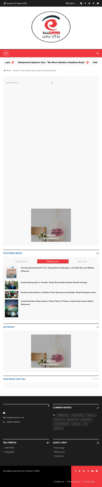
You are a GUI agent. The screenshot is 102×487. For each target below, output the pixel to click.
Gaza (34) (76, 424)
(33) (85, 424)
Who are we (60, 452)
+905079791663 (13, 422)
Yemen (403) (63, 415)
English (71, 3)
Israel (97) (58, 420)
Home (8, 70)
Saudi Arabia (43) (61, 424)
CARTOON (9, 448)
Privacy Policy (74, 482)
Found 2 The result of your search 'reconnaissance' (34, 70)
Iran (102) (91, 415)
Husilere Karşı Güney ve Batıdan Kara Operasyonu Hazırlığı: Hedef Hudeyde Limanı (58, 292)
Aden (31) (58, 428)
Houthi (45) (86, 420)
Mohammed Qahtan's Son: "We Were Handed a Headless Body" (46, 62)
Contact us (59, 456)
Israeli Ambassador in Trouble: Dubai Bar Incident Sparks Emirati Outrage (54, 282)
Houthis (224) (77, 415)
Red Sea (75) (72, 420)
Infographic (9, 452)
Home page (59, 448)
